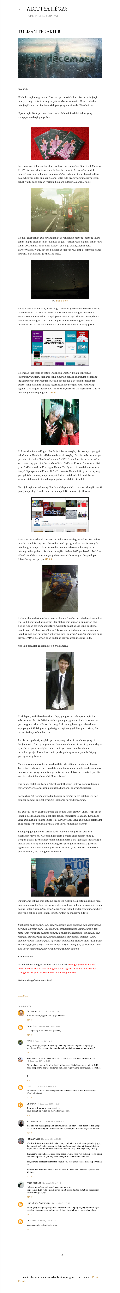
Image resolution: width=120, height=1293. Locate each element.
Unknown (31, 1103)
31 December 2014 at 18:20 (53, 1121)
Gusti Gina (32, 1026)
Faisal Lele (62, 300)
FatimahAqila (33, 1139)
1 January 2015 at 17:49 (60, 1203)
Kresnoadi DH (34, 1182)
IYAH (29, 1041)
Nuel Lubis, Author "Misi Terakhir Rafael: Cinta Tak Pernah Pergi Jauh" (62, 1058)
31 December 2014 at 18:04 (49, 1104)
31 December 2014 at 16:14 (45, 1086)
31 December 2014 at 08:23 (49, 1026)
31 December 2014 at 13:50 (39, 1061)
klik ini (52, 392)
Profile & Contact (46, 16)
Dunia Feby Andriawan (38, 1203)
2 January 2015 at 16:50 (47, 1221)
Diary (25, 996)
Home (30, 16)
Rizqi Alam (32, 1011)
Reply (29, 1020)
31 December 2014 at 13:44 (44, 1041)
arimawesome (34, 1121)
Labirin (30, 1086)
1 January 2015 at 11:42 (51, 1183)
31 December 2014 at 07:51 (50, 1011)
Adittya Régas (47, 8)
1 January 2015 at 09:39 (51, 1139)
